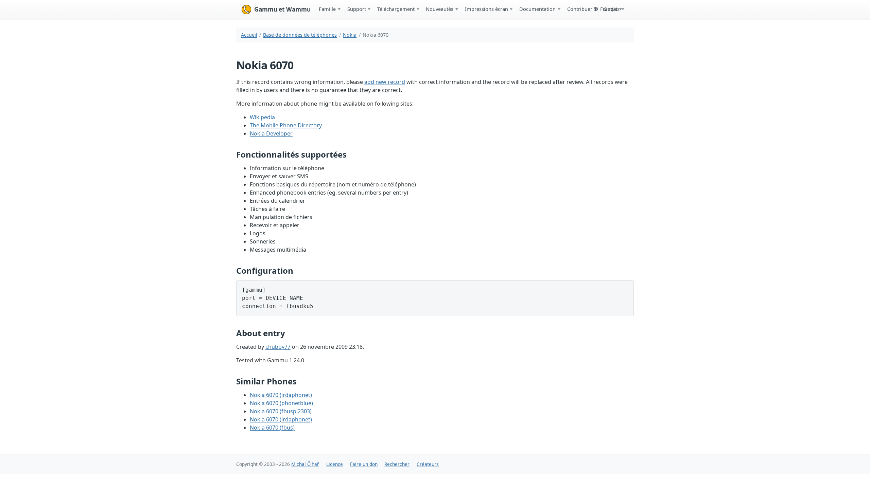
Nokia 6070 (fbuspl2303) (281, 411)
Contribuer (579, 8)
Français (610, 8)
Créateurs (428, 464)
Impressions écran (486, 8)
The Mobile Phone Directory (286, 125)
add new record (384, 82)
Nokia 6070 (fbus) (272, 427)
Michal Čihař (305, 464)
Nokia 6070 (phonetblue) (281, 403)
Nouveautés (439, 8)
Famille (327, 8)
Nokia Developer (271, 133)
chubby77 (278, 346)
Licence (334, 464)
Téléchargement (396, 8)
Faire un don (364, 464)
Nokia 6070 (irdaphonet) (281, 395)
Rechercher (397, 464)
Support (356, 8)
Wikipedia (262, 117)
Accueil (249, 35)
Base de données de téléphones (300, 35)
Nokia (349, 35)
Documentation (537, 8)
